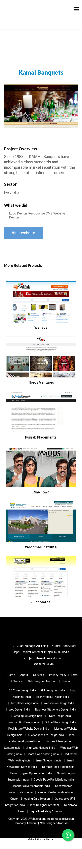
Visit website (23, 232)
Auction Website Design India (46, 735)
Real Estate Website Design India (28, 728)
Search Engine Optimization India (31, 773)
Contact (67, 681)
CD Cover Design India (22, 690)
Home (11, 674)
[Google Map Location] (30, 630)
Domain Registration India (58, 766)
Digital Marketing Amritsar (46, 811)
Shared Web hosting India (43, 754)
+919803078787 (44, 664)
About (24, 674)
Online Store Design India (60, 722)
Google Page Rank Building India (54, 779)
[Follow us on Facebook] (52, 630)
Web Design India (19, 709)
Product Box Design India (24, 722)
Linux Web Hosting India (40, 747)
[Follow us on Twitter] (41, 630)
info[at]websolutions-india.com (43, 658)
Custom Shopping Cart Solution (30, 798)
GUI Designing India (53, 690)
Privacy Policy (57, 674)
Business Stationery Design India (55, 709)
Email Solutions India (49, 760)
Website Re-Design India (59, 703)
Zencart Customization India (55, 792)
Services (38, 674)
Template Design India (25, 703)
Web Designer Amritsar (42, 681)
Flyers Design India (59, 715)
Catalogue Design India (28, 715)
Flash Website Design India (52, 696)
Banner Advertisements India (31, 786)
